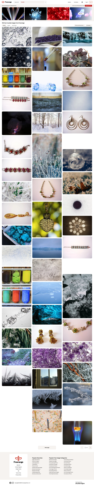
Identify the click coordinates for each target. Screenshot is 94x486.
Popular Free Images (53, 461)
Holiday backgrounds (36, 472)
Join (91, 2)
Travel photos (34, 464)
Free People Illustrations (53, 473)
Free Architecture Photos (68, 459)
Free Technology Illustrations (54, 467)
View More (80, 13)
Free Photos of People (53, 464)
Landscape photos (35, 462)
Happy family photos (36, 459)
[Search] (45, 2)
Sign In (87, 2)
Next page (47, 447)
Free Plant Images (67, 465)
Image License (18, 469)
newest (9, 25)
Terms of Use (18, 472)
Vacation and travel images (37, 467)
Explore (69, 2)
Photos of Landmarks (68, 467)
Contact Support (18, 467)
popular (4, 25)
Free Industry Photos (68, 473)
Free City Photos (67, 462)
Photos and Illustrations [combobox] (79, 25)
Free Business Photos (53, 465)
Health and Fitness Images (54, 472)
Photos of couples (35, 461)
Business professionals (36, 473)
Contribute (76, 2)
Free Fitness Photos (67, 464)
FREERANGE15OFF (88, 5)
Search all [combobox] (17, 2)
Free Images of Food (53, 469)
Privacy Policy (18, 474)
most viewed (14, 25)
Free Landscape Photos (53, 462)
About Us (18, 465)
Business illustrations (36, 469)
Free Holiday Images (67, 469)
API (18, 470)
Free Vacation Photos (53, 470)
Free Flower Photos (67, 461)
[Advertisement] (77, 141)
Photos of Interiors (67, 470)
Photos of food (35, 465)
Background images (36, 470)
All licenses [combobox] (88, 25)
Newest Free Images (53, 459)
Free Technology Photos (68, 472)
